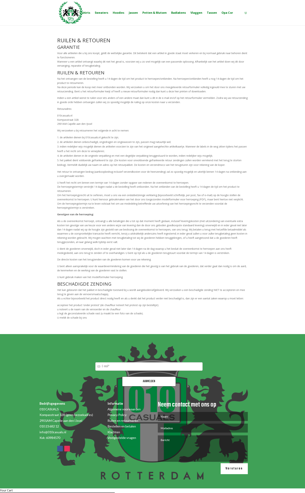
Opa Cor (227, 13)
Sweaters (101, 13)
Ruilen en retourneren (122, 421)
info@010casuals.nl (53, 432)
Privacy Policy (117, 415)
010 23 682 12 (49, 426)
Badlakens (178, 13)
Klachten (113, 432)
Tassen (212, 13)
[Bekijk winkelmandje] (239, 13)
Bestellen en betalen (121, 426)
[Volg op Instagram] (67, 448)
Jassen (133, 13)
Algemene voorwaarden (124, 409)
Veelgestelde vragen (121, 438)
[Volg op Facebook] (60, 448)
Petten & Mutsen (154, 13)
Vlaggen (196, 13)
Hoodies (118, 13)
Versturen (234, 468)
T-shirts (84, 13)
